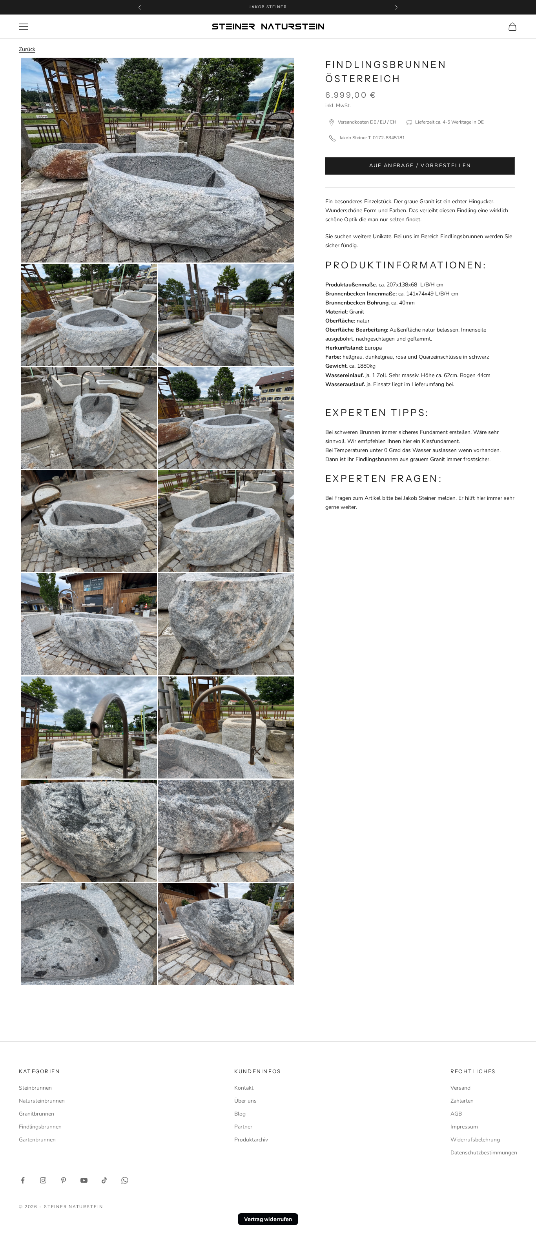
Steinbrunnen (35, 1088)
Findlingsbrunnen (462, 236)
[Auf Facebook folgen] (23, 1180)
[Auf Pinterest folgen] (63, 1180)
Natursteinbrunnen (42, 1101)
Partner (243, 1126)
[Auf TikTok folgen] (104, 1180)
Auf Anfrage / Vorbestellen (420, 165)
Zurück (27, 49)
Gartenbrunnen (37, 1139)
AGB (456, 1114)
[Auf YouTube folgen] (84, 1180)
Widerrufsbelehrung (475, 1139)
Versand (460, 1088)
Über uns (245, 1101)
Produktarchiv (251, 1139)
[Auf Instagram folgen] (43, 1180)
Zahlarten (462, 1101)
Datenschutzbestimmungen (483, 1152)
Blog (240, 1114)
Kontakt (243, 1088)
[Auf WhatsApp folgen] (125, 1180)
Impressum (464, 1126)
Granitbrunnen (36, 1114)
